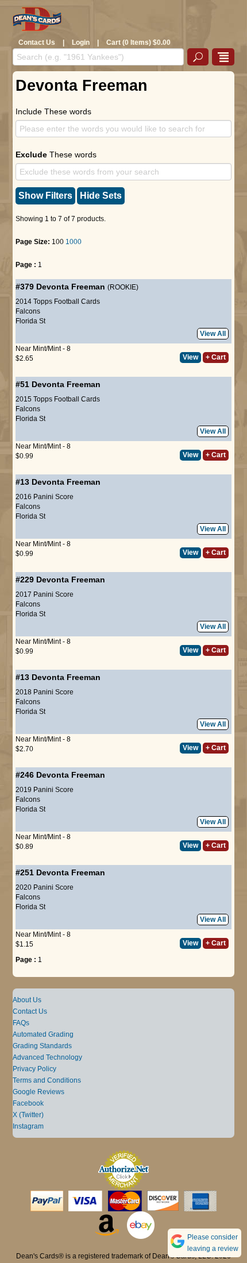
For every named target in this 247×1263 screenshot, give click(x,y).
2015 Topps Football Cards (58, 399)
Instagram (28, 1126)
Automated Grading (43, 1034)
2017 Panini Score (45, 594)
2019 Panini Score (45, 790)
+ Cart (216, 357)
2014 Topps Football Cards (58, 302)
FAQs (21, 1023)
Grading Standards (42, 1046)
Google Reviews (38, 1092)
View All (213, 334)
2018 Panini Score (45, 692)
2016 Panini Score (45, 497)
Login (81, 42)
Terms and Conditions (47, 1080)
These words (56, 154)
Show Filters (45, 195)
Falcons (28, 311)
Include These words (53, 111)
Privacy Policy (34, 1069)
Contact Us (36, 42)
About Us (27, 1000)
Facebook (28, 1103)
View (190, 357)
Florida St (30, 321)
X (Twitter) (28, 1115)
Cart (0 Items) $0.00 (138, 42)
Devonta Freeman (70, 286)
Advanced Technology (47, 1057)
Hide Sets (101, 195)
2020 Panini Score (45, 887)
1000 (73, 242)
